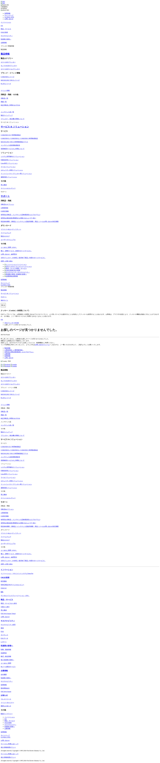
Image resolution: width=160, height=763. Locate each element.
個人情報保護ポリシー (8, 747)
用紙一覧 (4, 101)
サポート (5, 196)
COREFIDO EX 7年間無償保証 (11, 135)
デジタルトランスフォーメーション (20, 266)
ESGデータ (4, 638)
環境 (2, 628)
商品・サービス (21, 268)
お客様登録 (4, 208)
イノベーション (21, 264)
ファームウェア (6, 233)
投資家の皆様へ (21, 274)
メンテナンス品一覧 (7, 112)
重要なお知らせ (6, 706)
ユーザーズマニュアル (8, 239)
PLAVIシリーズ (6, 83)
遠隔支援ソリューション (9, 177)
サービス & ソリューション (15, 126)
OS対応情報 (5, 211)
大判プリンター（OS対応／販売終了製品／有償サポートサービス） (23, 257)
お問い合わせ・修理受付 (9, 254)
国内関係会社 (5, 688)
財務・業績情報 (6, 649)
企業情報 (15, 276)
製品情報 (5, 54)
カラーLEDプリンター (8, 62)
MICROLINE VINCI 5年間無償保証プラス (14, 142)
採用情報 (7, 13)
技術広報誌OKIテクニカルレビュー (12, 584)
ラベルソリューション (8, 167)
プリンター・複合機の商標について (12, 119)
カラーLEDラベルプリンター (10, 69)
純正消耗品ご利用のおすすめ (10, 105)
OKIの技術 (16, 270)
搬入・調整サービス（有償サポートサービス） (16, 251)
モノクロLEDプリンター (9, 65)
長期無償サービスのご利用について (12, 148)
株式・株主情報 (6, 656)
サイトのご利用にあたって (10, 744)
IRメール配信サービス (8, 666)
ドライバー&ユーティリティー (11, 229)
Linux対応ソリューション (9, 163)
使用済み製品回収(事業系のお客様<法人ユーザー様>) (18, 218)
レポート (4, 642)
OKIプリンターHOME (11, 323)
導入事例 (4, 185)
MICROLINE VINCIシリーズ (10, 80)
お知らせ (4, 695)
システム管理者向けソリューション (12, 156)
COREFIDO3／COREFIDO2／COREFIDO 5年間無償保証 (19, 138)
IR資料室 (4, 653)
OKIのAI (3, 588)
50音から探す (5, 607)
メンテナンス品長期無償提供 (10, 145)
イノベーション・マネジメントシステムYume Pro (17, 573)
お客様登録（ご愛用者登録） (14, 350)
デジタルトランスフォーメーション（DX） (15, 595)
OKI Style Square (6, 691)
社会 (2, 631)
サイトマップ (8, 15)
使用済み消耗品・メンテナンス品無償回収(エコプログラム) (20, 214)
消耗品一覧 (4, 98)
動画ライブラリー (7, 714)
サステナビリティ (24, 272)
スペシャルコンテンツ (8, 188)
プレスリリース (6, 699)
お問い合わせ (8, 19)
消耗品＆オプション (7, 204)
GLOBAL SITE (9, 17)
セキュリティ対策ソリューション (12, 170)
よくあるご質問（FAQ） (9, 247)
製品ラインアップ (7, 115)
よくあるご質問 (6, 663)
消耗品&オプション (7, 509)
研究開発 (4, 581)
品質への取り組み (7, 261)
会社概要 (4, 674)
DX (2, 592)
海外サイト (4, 300)
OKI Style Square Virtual (8, 613)
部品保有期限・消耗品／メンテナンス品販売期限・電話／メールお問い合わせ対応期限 (30, 221)
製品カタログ (5, 236)
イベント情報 (5, 90)
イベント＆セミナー (7, 702)
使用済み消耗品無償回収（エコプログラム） (19, 352)
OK (2, 319)
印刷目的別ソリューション (10, 160)
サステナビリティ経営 (8, 624)
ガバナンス (4, 635)
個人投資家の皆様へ (7, 660)
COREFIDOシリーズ (7, 77)
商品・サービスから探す (9, 603)
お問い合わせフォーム (42, 344)
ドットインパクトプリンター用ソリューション (16, 173)
